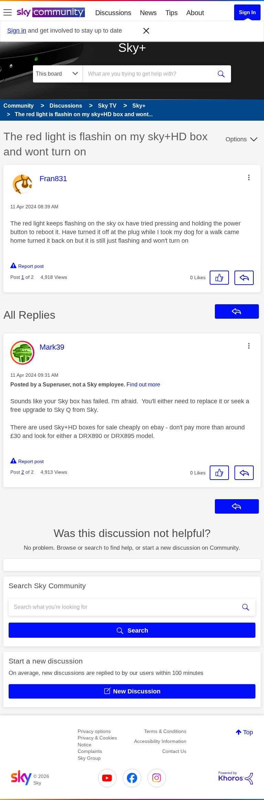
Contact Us (174, 751)
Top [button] (248, 732)
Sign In (247, 12)
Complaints (90, 751)
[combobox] (149, 74)
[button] (249, 177)
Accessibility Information (160, 741)
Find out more (143, 384)
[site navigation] (7, 13)
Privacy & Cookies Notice (97, 741)
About (195, 13)
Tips (171, 13)
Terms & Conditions (165, 731)
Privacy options (94, 731)
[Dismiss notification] (146, 30)
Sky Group (89, 758)
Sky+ (132, 48)
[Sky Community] (51, 12)
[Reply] (244, 278)
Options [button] (236, 139)
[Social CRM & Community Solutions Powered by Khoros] (236, 778)
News (148, 13)
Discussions (113, 13)
